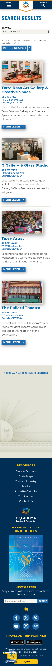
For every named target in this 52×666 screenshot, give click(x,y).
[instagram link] (26, 626)
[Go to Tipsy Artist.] (22, 222)
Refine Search (14, 48)
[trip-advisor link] (35, 626)
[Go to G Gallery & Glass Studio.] (22, 149)
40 (45, 40)
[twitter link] (26, 617)
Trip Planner (26, 496)
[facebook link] (16, 617)
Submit (43, 601)
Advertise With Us (26, 491)
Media (26, 486)
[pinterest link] (35, 617)
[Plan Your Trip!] (10, 656)
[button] (8, 5)
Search (43, 2)
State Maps (26, 476)
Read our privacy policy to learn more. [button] (26, 655)
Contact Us (26, 501)
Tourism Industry (26, 481)
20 (40, 40)
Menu (8, 2)
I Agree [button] (26, 661)
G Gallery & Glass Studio (25, 165)
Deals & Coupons (26, 471)
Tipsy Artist (13, 238)
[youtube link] (16, 626)
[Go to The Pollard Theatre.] (22, 292)
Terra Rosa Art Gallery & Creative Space (25, 90)
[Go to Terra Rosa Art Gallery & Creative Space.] (22, 72)
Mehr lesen (11, 126)
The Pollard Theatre (21, 308)
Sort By (6, 28)
